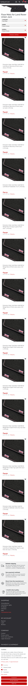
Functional (6, 672)
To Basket (3, 606)
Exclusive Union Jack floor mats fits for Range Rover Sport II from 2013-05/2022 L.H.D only (14, 427)
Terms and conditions (7, 637)
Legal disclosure (5, 638)
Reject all (14, 683)
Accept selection (14, 680)
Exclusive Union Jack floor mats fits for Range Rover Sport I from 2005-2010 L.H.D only (13, 347)
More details (4, 674)
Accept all (14, 677)
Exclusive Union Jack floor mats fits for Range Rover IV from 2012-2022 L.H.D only (13, 307)
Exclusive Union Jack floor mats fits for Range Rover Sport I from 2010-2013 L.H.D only (13, 387)
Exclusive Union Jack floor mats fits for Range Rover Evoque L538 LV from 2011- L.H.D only (13, 226)
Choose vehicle (14, 35)
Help (2, 610)
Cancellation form (6, 612)
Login (2, 622)
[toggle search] (19, 1)
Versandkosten (5, 603)
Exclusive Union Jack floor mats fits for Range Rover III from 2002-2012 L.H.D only (13, 267)
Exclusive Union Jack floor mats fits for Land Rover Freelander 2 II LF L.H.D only (14, 185)
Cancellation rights (6, 605)
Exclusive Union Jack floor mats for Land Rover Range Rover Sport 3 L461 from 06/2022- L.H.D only (13, 548)
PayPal (5, 669)
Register (3, 621)
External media (7, 667)
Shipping (12, 73)
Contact (3, 633)
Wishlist (3, 624)
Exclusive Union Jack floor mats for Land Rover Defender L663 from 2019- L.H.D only (13, 507)
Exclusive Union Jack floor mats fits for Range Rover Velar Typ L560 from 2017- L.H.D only (14, 467)
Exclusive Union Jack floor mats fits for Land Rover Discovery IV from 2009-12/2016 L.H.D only (13, 106)
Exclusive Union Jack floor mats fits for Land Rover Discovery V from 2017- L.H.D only (13, 146)
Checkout (3, 608)
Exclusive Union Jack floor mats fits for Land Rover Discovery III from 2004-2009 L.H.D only (13, 66)
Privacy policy (5, 635)
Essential (6, 665)
